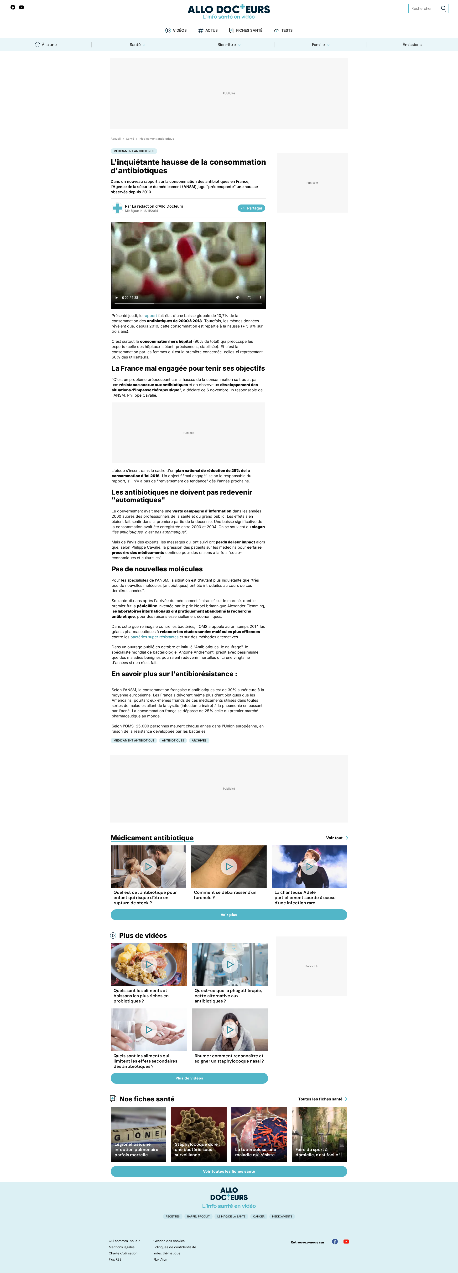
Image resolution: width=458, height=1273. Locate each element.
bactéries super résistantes (154, 636)
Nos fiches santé (147, 1099)
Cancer (259, 1216)
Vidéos (180, 30)
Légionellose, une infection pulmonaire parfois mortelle (136, 1149)
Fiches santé (249, 30)
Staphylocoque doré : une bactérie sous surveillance (197, 1149)
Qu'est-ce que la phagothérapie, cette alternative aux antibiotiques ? (228, 996)
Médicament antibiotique (157, 139)
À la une (49, 44)
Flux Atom (160, 1259)
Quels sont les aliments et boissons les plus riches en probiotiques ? (141, 996)
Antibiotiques (173, 740)
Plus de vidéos (143, 935)
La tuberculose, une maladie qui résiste (255, 1152)
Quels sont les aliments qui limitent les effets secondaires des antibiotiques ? (145, 1061)
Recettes (173, 1216)
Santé (135, 44)
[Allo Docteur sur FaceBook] (12, 7)
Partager (254, 208)
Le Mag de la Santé (231, 1216)
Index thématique (166, 1253)
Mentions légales (122, 1247)
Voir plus (229, 914)
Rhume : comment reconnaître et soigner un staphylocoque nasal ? (229, 1058)
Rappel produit (198, 1216)
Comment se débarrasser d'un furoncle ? (225, 895)
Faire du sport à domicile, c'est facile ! (318, 1152)
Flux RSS (115, 1259)
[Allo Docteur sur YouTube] (346, 1241)
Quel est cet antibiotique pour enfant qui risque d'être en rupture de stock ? (145, 898)
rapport (150, 315)
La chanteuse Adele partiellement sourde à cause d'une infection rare (305, 898)
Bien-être (227, 44)
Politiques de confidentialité (174, 1247)
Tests (287, 30)
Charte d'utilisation (123, 1253)
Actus (211, 30)
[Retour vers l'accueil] (229, 11)
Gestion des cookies (169, 1241)
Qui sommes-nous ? (124, 1241)
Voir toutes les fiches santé (229, 1171)
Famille (318, 44)
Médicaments (282, 1216)
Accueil (116, 139)
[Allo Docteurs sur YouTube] (21, 7)
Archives (199, 740)
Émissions (412, 44)
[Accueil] (229, 1197)
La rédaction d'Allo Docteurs (157, 206)
